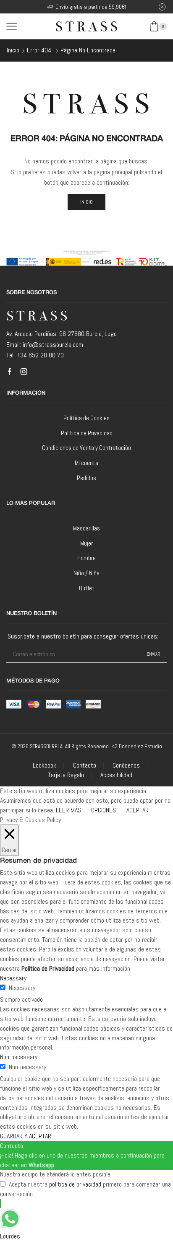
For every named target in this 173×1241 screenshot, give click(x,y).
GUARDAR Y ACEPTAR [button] (25, 1136)
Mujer (86, 543)
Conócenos (126, 765)
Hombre (86, 558)
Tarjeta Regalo (66, 775)
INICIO (86, 202)
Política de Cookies (86, 418)
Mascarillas (86, 528)
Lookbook (44, 765)
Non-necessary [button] (18, 1056)
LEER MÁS (68, 810)
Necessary (22, 987)
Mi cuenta (86, 463)
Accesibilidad (116, 775)
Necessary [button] (13, 978)
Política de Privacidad (87, 433)
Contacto (84, 765)
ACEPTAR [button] (137, 810)
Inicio (13, 50)
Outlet (86, 588)
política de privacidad (75, 1184)
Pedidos (86, 478)
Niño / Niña (86, 573)
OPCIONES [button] (103, 810)
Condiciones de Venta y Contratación (86, 448)
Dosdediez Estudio (140, 746)
